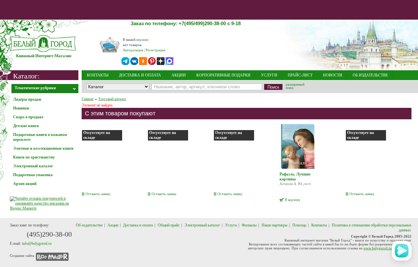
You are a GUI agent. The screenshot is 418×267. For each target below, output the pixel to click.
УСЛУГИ (269, 75)
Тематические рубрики (35, 88)
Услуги (231, 225)
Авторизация (133, 50)
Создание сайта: (22, 256)
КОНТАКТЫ (97, 75)
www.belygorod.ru (377, 248)
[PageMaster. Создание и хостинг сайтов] (52, 256)
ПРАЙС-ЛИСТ (300, 75)
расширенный (295, 87)
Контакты (319, 225)
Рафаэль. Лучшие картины (295, 176)
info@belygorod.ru (37, 243)
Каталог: (26, 75)
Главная (87, 99)
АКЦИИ (178, 75)
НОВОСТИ (332, 75)
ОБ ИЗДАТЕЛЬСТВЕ (370, 75)
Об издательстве (89, 225)
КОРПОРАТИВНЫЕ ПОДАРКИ (223, 75)
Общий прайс (169, 225)
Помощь (299, 225)
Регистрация (155, 50)
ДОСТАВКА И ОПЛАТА (140, 75)
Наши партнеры (274, 225)
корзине (143, 40)
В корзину (292, 200)
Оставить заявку (98, 194)
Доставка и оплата (138, 225)
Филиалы (249, 225)
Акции (112, 225)
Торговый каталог (112, 99)
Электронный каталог (202, 225)
